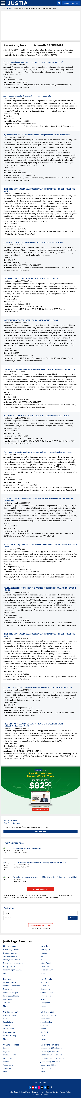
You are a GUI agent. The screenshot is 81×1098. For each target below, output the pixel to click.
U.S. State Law (47, 1012)
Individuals (45, 946)
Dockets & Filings (10, 1035)
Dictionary (44, 982)
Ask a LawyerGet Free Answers (12, 822)
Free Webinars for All (14, 843)
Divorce (43, 956)
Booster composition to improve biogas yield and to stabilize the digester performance (39, 369)
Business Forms (9, 1055)
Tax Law (6, 1002)
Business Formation (11, 982)
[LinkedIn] (30, 1087)
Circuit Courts (8, 1029)
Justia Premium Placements (51, 1055)
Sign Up (75, 3)
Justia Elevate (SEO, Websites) (52, 1058)
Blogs (42, 999)
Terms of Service (52, 1092)
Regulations (8, 1022)
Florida (43, 1029)
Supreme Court (9, 1025)
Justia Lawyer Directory (49, 1051)
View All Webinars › (40, 889)
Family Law (44, 966)
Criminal (43, 953)
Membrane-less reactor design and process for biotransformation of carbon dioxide (37, 452)
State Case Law (46, 1022)
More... (5, 973)
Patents (9, 8)
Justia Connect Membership (51, 1048)
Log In (66, 3)
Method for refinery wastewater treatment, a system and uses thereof (33, 62)
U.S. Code (6, 1018)
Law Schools (46, 979)
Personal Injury (46, 970)
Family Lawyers (9, 966)
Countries (7, 1068)
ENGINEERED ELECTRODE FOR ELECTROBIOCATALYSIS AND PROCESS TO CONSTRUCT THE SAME (39, 190)
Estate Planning (46, 963)
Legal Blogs (7, 1051)
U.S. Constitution (9, 1015)
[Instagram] (39, 1087)
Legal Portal (25, 1092)
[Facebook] (36, 1087)
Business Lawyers (10, 953)
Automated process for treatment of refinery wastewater (27, 96)
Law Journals (45, 996)
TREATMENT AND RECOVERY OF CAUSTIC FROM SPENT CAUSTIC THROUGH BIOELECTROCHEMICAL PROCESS (33, 725)
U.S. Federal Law (10, 1012)
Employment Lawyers (11, 960)
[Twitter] (48, 1087)
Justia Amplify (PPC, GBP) (50, 1061)
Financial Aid (45, 989)
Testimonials (45, 1068)
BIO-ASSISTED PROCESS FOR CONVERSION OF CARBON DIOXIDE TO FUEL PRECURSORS (37, 687)
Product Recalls (9, 1058)
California (44, 1025)
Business (7, 979)
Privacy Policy (65, 1092)
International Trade (11, 996)
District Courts (9, 1032)
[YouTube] (33, 1087)
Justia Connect (14, 1092)
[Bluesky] (45, 1087)
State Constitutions (48, 1015)
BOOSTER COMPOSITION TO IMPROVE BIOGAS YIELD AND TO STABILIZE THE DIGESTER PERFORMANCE (38, 499)
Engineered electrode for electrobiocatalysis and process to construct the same (36, 135)
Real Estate (7, 999)
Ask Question (40, 831)
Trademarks (8, 1065)
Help (43, 1092)
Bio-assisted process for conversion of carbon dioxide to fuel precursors (33, 242)
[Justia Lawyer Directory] (51, 1087)
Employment (8, 989)
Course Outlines (46, 992)
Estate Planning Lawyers (13, 963)
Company (35, 1092)
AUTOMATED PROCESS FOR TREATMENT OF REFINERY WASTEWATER (30, 279)
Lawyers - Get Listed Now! (40, 925)
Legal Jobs (7, 1048)
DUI (42, 960)
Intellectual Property (11, 992)
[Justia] (18, 3)
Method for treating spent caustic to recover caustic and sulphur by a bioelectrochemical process (40, 545)
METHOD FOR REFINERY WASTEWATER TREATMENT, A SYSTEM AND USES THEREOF (36, 416)
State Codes (45, 1018)
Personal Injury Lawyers (12, 970)
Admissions (44, 986)
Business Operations (11, 986)
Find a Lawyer (10, 908)
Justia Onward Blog (48, 1065)
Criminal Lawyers (10, 956)
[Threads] (42, 1087)
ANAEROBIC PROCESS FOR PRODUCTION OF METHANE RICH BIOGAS (30, 320)
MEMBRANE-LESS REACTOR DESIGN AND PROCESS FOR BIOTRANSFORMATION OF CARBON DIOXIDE (39, 589)
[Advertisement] (40, 25)
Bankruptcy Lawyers (11, 949)
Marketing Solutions (49, 1044)
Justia (3, 8)
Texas (42, 1035)
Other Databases (11, 1044)
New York (44, 1032)
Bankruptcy (45, 949)
